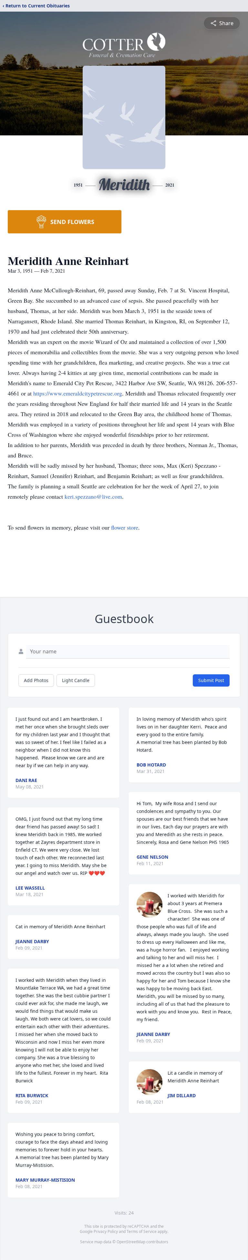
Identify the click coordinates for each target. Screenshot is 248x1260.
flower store (124, 527)
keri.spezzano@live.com (93, 496)
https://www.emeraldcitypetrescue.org (77, 393)
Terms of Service (142, 1231)
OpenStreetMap (131, 1242)
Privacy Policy (106, 1231)
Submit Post (211, 680)
